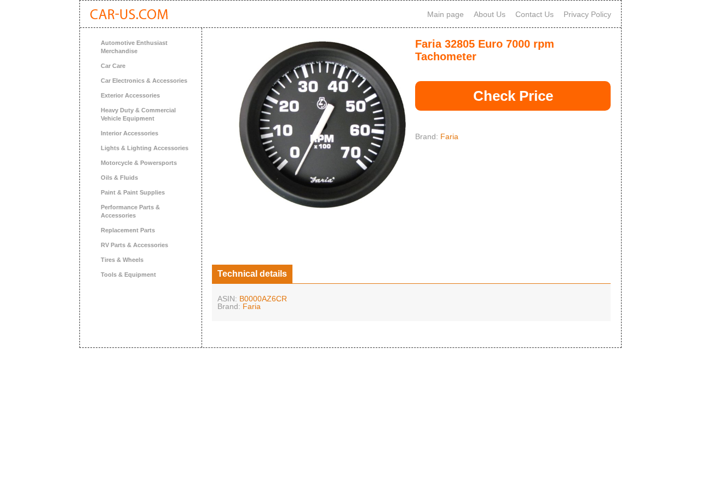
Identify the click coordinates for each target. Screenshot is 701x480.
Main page (445, 14)
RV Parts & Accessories (134, 245)
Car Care (113, 65)
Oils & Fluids (119, 177)
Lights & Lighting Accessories (144, 148)
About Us (489, 14)
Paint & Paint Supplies (133, 192)
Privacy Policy (587, 14)
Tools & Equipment (128, 274)
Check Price (513, 96)
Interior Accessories (129, 133)
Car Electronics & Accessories (144, 80)
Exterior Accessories (130, 95)
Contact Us (534, 14)
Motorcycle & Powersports (139, 162)
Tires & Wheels (122, 259)
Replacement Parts (128, 230)
